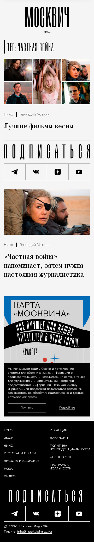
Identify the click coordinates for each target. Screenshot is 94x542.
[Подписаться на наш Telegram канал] (15, 171)
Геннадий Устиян (35, 115)
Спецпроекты (62, 457)
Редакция (58, 430)
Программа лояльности (61, 466)
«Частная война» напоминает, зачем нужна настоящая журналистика (44, 265)
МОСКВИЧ (47, 19)
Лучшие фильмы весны (38, 126)
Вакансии (59, 438)
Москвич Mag (30, 526)
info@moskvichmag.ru (34, 531)
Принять (27, 407)
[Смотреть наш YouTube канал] (79, 171)
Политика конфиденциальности (70, 447)
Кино (8, 115)
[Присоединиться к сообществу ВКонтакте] (36, 171)
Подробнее (67, 407)
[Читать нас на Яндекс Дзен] (58, 171)
